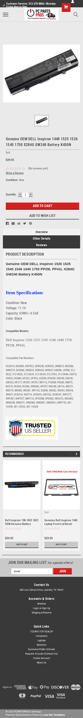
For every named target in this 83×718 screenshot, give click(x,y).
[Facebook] (7, 223)
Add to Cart (21, 544)
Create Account (41, 658)
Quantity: (11, 194)
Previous (71, 454)
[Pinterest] (30, 223)
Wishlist (41, 603)
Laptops (41, 640)
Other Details (41, 238)
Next (77, 454)
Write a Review (15, 173)
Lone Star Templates (54, 715)
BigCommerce (23, 715)
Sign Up (46, 608)
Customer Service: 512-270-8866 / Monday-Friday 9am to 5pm (31, 5)
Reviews (41, 245)
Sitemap (36, 711)
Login (36, 608)
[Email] (13, 223)
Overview (42, 232)
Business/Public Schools (41, 649)
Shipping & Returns (42, 612)
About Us (41, 662)
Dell (46, 512)
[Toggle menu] (5, 14)
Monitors (41, 645)
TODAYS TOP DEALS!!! (41, 631)
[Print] (18, 223)
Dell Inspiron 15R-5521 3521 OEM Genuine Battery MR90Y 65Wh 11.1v (22, 524)
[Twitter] (24, 223)
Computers (41, 636)
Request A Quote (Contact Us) (41, 653)
